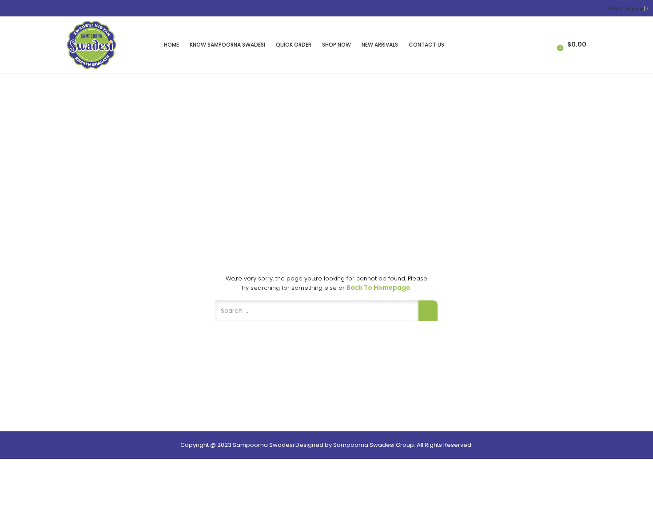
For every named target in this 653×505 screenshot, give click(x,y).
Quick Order (293, 44)
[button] (570, 44)
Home (171, 44)
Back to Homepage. (379, 287)
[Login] (545, 44)
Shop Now (336, 44)
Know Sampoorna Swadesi (227, 44)
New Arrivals (380, 44)
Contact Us (426, 44)
